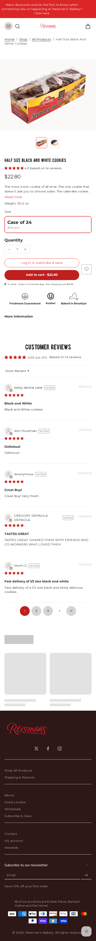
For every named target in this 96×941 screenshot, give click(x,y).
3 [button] (48, 611)
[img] (14, 395)
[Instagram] (60, 748)
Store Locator (15, 802)
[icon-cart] (87, 26)
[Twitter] (36, 748)
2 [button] (36, 611)
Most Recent (15, 371)
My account (13, 840)
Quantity (13, 240)
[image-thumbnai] (41, 142)
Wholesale (12, 809)
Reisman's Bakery (39, 932)
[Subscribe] (86, 875)
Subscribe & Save (17, 816)
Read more (13, 197)
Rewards (11, 847)
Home (9, 39)
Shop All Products (18, 770)
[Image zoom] (48, 94)
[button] (14, 168)
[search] (17, 26)
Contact (10, 834)
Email (11, 875)
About (9, 795)
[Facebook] (48, 748)
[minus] (9, 249)
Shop (23, 39)
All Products (41, 39)
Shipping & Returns (19, 777)
